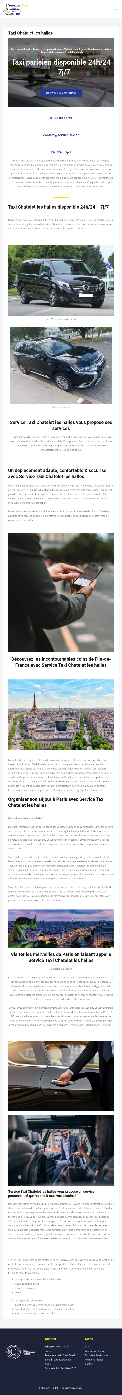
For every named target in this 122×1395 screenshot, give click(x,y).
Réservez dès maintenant (61, 92)
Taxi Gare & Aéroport (96, 1355)
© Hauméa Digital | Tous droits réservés (60, 1387)
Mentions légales (94, 1359)
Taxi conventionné (95, 1351)
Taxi (87, 1346)
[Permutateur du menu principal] (115, 9)
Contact (89, 1363)
